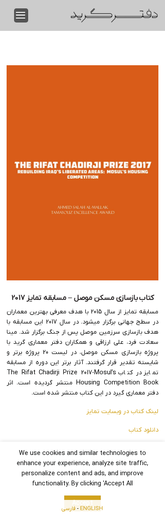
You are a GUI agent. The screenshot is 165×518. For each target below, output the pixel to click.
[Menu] (21, 15)
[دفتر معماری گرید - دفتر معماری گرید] (114, 15)
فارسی (68, 508)
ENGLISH (91, 508)
